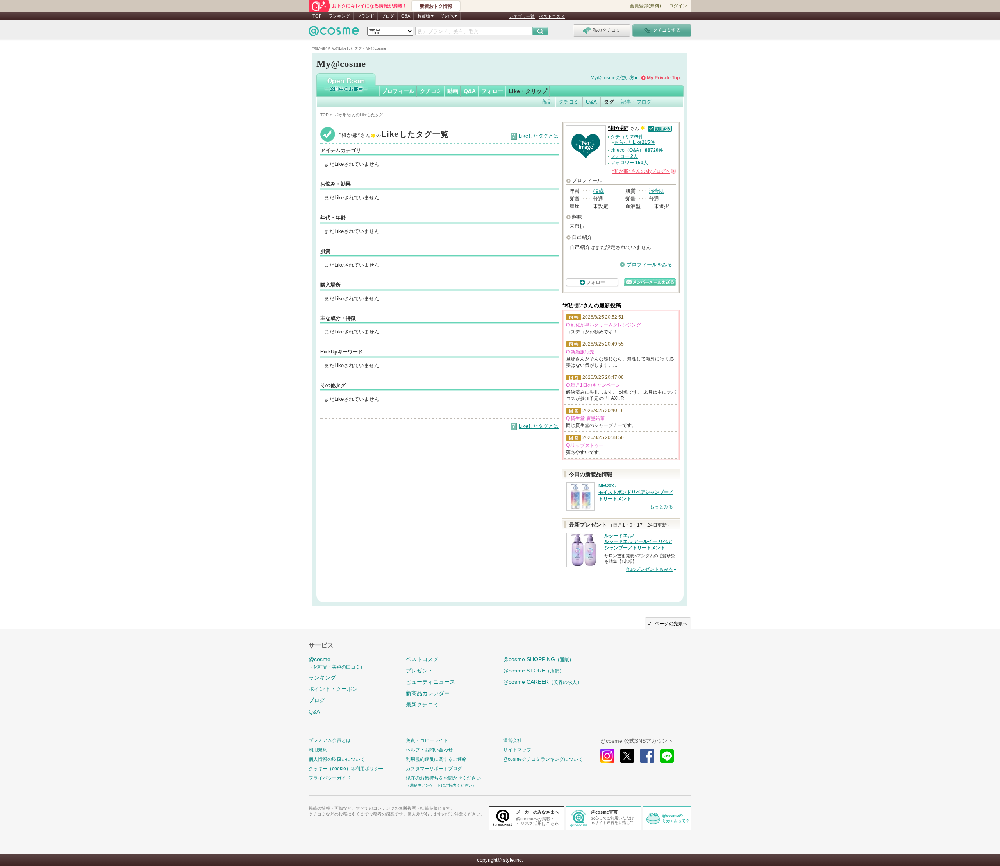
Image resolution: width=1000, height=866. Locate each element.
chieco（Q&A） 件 (637, 150)
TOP (316, 16)
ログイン (678, 6)
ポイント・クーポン (333, 689)
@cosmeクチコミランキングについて (543, 759)
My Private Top (663, 78)
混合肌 (656, 191)
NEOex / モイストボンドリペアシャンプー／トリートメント (635, 492)
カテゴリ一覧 (522, 16)
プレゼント (419, 670)
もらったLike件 (634, 142)
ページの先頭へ (671, 623)
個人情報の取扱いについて (337, 759)
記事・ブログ (636, 102)
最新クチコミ (422, 704)
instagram (607, 756)
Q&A (405, 16)
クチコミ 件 (627, 137)
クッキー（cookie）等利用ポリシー (346, 768)
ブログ (387, 16)
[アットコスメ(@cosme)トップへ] (334, 33)
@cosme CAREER (542, 682)
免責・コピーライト (427, 740)
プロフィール (398, 91)
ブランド (365, 16)
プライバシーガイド (330, 778)
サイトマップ (517, 750)
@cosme (337, 663)
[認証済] (659, 128)
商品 (546, 102)
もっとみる (661, 506)
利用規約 (318, 750)
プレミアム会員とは (330, 740)
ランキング (339, 16)
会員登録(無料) (645, 6)
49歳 (598, 191)
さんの (643, 171)
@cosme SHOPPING (538, 659)
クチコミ (431, 91)
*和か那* (618, 128)
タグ (609, 102)
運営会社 (512, 740)
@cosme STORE (533, 670)
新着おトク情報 (436, 6)
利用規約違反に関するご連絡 (436, 759)
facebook (647, 756)
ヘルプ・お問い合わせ (429, 750)
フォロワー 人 (629, 162)
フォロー (492, 91)
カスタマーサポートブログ (434, 768)
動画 (452, 91)
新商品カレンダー (428, 693)
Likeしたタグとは (539, 136)
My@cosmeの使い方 (612, 78)
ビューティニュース (430, 682)
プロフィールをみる (649, 264)
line (667, 756)
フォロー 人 (624, 156)
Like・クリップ (528, 91)
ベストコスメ (552, 16)
